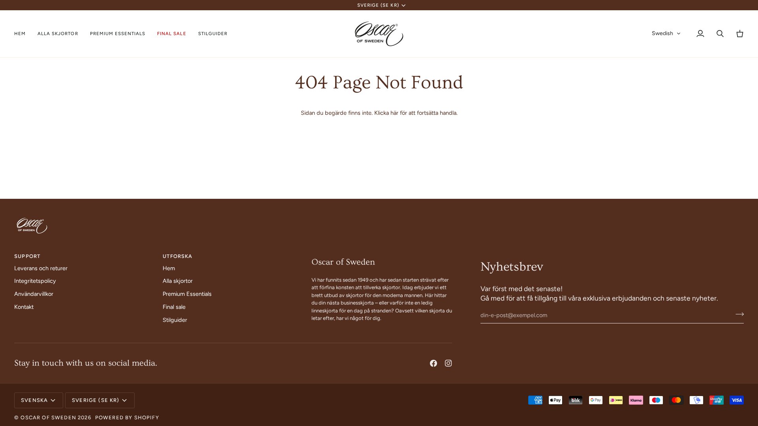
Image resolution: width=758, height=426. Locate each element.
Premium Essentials (187, 293)
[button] (58, 33)
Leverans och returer (41, 268)
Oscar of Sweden (48, 417)
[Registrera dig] (737, 314)
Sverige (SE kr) (378, 5)
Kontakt (24, 306)
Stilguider (175, 319)
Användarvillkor (33, 293)
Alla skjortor (178, 280)
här (394, 112)
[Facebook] (433, 363)
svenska (34, 400)
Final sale (174, 306)
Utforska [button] (177, 256)
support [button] (27, 256)
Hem (169, 268)
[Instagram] (448, 363)
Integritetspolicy (35, 280)
